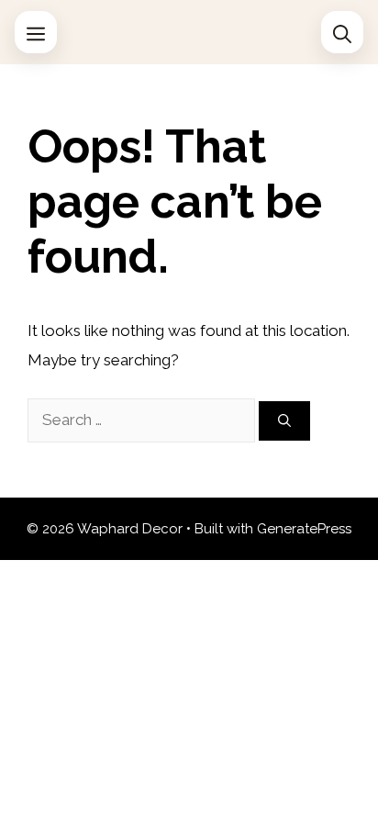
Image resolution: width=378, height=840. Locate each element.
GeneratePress (304, 529)
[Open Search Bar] (342, 32)
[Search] (284, 421)
